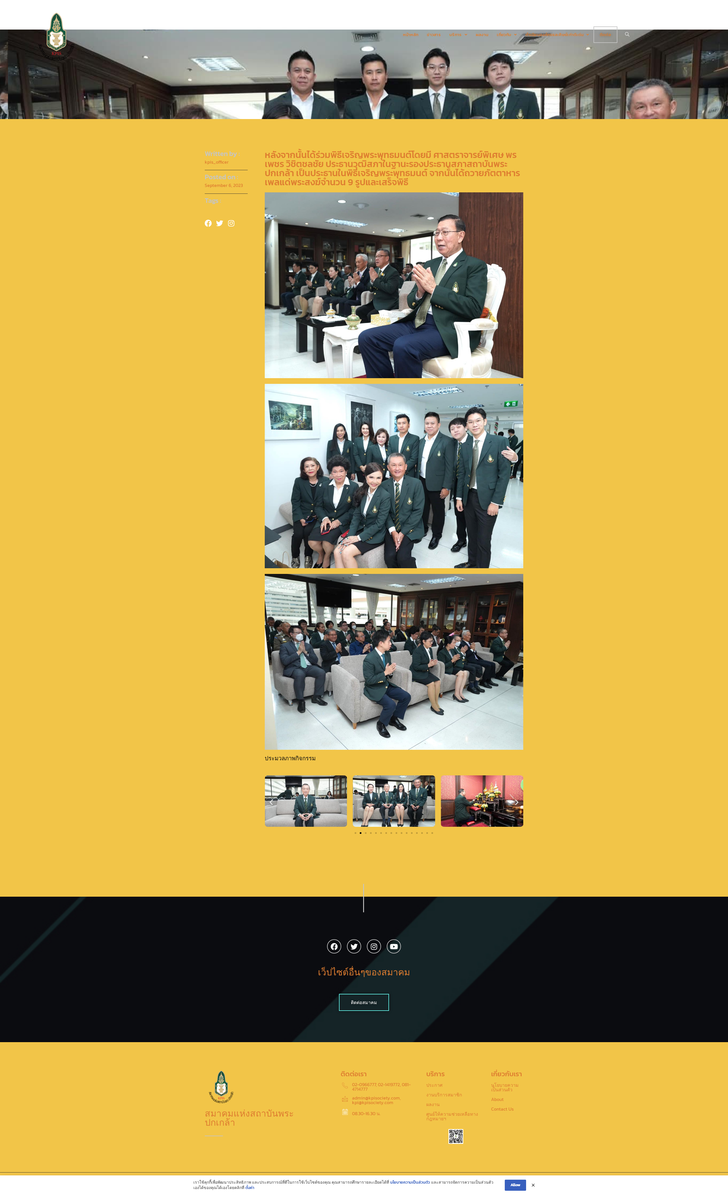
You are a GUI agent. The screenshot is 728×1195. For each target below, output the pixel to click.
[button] (271, 801)
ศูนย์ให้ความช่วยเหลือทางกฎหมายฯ (452, 1116)
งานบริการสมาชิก (444, 1094)
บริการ (455, 35)
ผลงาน (482, 35)
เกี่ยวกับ (504, 35)
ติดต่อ (605, 35)
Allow (515, 1185)
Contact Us (502, 1109)
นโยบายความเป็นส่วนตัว (505, 1087)
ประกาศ (434, 1085)
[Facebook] (334, 946)
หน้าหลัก (410, 35)
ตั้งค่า (249, 1188)
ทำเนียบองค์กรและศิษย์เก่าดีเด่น (555, 35)
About (497, 1099)
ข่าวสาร (434, 35)
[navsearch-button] (627, 34)
